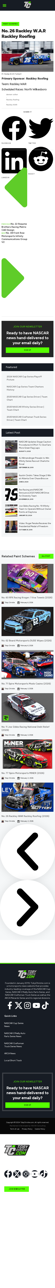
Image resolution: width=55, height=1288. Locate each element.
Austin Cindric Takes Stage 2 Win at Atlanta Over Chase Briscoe (35, 477)
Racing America (12, 1252)
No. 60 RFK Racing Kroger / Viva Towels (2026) (27, 597)
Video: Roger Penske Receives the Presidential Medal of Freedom (35, 525)
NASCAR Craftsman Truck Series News (14, 1045)
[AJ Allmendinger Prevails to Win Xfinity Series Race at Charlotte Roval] (11, 462)
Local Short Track (13, 1060)
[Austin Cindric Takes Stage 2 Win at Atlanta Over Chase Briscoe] (11, 478)
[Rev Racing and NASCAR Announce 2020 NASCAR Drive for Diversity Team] (11, 494)
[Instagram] (27, 1005)
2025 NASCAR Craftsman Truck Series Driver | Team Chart (26, 418)
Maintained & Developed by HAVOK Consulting (28, 1126)
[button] (4, 5)
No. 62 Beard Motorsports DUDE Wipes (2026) (26, 640)
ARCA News (10, 1053)
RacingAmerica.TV (13, 1259)
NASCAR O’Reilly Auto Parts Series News (14, 1035)
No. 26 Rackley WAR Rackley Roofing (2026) (25, 816)
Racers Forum (11, 1280)
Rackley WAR (11, 105)
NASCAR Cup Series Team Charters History (25, 388)
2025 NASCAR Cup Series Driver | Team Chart (27, 398)
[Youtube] (36, 1005)
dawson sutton (12, 94)
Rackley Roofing (12, 100)
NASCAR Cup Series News (14, 1025)
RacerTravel (10, 1273)
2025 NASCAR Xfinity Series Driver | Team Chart (25, 408)
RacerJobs (9, 1266)
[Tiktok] (45, 1005)
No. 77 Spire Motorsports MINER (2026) (23, 773)
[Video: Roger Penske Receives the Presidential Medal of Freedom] (11, 526)
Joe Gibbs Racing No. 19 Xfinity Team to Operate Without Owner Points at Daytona (35, 509)
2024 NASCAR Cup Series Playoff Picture (24, 378)
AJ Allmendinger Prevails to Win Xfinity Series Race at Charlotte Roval (34, 461)
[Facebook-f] (10, 1005)
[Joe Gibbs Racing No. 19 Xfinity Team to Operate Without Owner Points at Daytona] (11, 510)
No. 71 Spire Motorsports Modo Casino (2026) (26, 683)
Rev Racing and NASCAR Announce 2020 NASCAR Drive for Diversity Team (34, 492)
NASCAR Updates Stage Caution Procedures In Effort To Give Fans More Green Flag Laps (35, 445)
